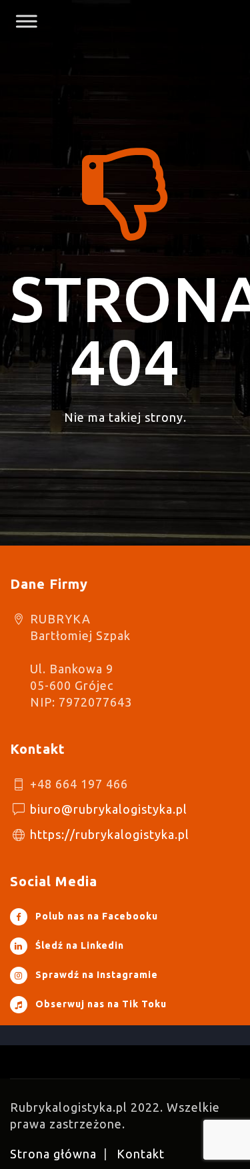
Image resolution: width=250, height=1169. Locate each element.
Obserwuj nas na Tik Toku (101, 1004)
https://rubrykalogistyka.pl (109, 834)
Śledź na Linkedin (79, 945)
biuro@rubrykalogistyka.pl (108, 809)
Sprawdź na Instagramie (96, 974)
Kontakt (141, 1153)
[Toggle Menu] (23, 21)
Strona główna (53, 1153)
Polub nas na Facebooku (96, 916)
